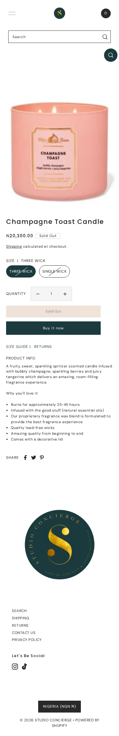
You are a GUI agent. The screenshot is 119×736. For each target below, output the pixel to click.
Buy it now (53, 328)
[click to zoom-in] (110, 55)
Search (19, 610)
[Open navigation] (12, 13)
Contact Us (23, 632)
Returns (20, 625)
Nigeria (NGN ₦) (59, 706)
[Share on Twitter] (33, 457)
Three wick (20, 271)
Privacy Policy (26, 639)
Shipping (14, 246)
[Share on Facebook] (25, 457)
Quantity (16, 293)
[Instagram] (15, 666)
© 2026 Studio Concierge (46, 720)
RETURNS (43, 346)
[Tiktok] (24, 666)
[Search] (105, 37)
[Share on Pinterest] (41, 457)
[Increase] (65, 293)
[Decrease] (38, 293)
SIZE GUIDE (17, 346)
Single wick (54, 271)
